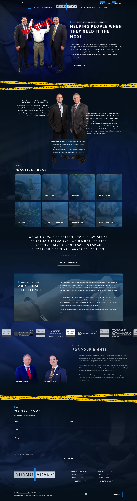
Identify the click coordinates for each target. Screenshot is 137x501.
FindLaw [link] (50, 495)
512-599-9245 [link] (117, 4)
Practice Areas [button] (47, 7)
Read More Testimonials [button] (68, 263)
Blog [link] (99, 7)
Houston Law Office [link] (80, 471)
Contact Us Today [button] (79, 65)
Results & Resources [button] (87, 7)
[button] (81, 494)
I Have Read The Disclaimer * (25, 454)
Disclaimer (18, 451)
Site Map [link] (22, 495)
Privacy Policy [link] (27, 495)
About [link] (36, 7)
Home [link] (29, 7)
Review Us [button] (116, 494)
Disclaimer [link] (16, 495)
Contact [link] (106, 7)
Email (17, 429)
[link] (67, 6)
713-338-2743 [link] (105, 4)
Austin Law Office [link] (106, 471)
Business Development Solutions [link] (39, 495)
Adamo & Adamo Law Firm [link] (24, 492)
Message (17, 438)
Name (16, 421)
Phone (71, 421)
